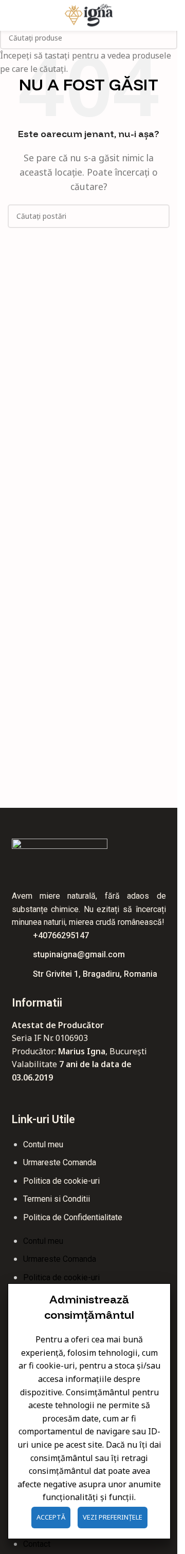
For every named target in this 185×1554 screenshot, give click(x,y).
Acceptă (50, 1517)
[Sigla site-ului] (89, 14)
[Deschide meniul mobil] (12, 15)
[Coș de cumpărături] (165, 15)
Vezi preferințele (112, 1517)
